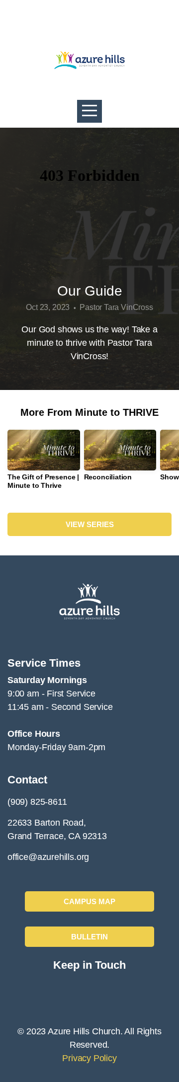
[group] (43, 463)
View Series (90, 524)
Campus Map (89, 901)
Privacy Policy (89, 1058)
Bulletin (89, 936)
